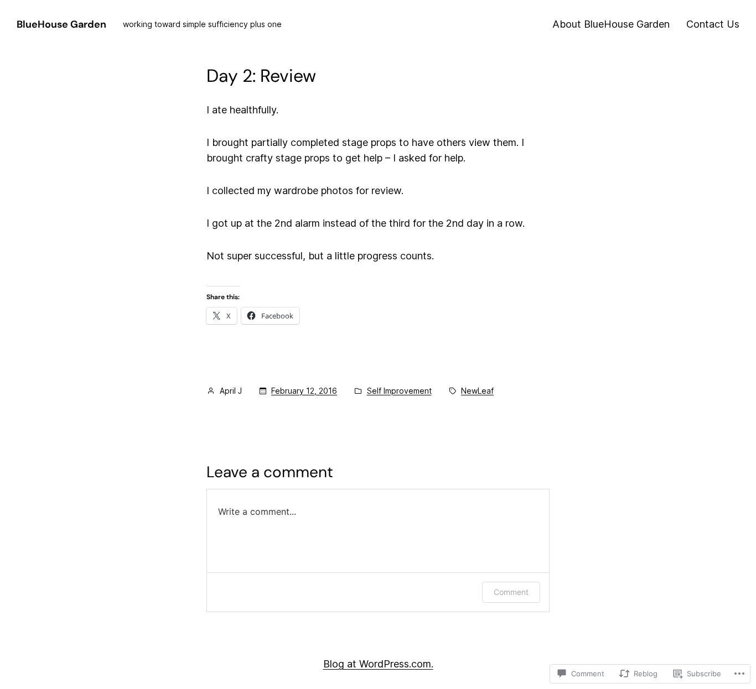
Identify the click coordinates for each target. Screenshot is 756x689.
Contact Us (712, 24)
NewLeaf (477, 390)
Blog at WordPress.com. (378, 664)
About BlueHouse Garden (611, 24)
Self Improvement (399, 390)
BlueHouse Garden (61, 24)
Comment (511, 592)
